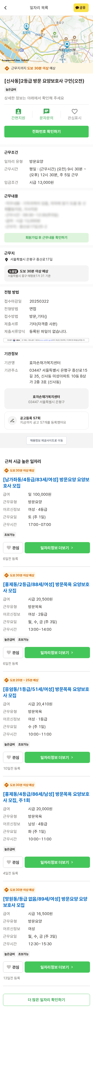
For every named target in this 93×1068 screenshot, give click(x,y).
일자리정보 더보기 (54, 548)
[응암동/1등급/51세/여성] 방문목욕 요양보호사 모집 (46, 692)
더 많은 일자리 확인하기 (46, 999)
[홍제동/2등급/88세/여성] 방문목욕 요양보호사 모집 (46, 587)
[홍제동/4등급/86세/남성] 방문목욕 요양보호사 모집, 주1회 (46, 797)
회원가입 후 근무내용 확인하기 (46, 238)
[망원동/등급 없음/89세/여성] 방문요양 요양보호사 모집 (45, 902)
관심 (15, 548)
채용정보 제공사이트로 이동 (46, 440)
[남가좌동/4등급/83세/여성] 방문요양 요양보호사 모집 (46, 483)
